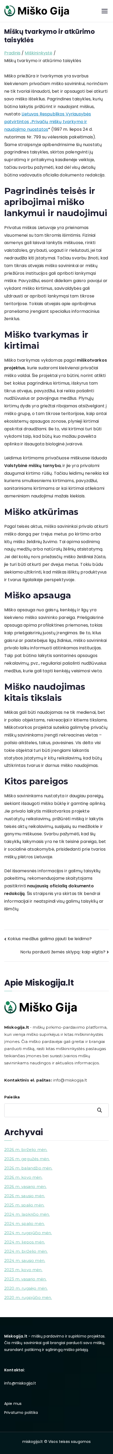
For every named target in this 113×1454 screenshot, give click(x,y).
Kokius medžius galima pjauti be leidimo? (50, 939)
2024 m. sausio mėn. (24, 1260)
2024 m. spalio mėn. (24, 1223)
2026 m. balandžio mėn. (28, 1168)
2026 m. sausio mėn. (24, 1195)
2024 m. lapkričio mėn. (27, 1214)
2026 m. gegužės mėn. (27, 1158)
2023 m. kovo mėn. (23, 1269)
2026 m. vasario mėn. (25, 1186)
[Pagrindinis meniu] (104, 11)
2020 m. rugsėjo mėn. (26, 1288)
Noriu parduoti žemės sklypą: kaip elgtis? (62, 952)
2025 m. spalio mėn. (24, 1205)
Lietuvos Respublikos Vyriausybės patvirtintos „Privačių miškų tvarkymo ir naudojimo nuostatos (47, 121)
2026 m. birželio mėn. (25, 1149)
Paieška (12, 1097)
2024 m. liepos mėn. (24, 1242)
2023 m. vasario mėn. (25, 1278)
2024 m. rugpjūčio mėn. (28, 1232)
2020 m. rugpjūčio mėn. (28, 1297)
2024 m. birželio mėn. (26, 1251)
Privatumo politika (21, 1412)
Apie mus (13, 1403)
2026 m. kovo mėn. (23, 1177)
